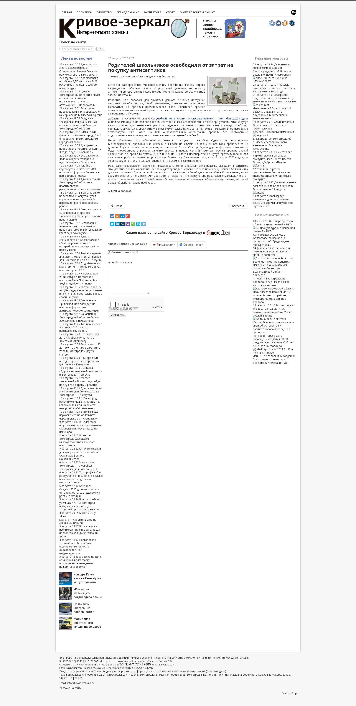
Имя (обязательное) (120, 262)
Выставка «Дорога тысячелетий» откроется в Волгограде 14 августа (81, 371)
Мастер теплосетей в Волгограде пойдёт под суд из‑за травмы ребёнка (80, 381)
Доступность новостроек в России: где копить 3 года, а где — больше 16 (80, 149)
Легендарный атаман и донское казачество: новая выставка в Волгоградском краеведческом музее (80, 228)
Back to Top (289, 693)
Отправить (117, 314)
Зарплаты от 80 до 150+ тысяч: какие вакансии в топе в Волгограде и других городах (79, 349)
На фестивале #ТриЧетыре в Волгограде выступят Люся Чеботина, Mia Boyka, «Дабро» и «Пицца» (78, 278)
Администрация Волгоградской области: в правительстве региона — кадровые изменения (79, 184)
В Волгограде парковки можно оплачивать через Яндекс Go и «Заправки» (78, 415)
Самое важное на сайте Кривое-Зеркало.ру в (166, 232)
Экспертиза (152, 12)
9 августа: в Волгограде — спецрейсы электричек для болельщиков (78, 465)
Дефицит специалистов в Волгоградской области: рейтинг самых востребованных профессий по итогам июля (79, 243)
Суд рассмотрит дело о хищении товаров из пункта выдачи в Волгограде (80, 159)
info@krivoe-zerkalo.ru (80, 683)
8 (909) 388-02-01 (95, 674)
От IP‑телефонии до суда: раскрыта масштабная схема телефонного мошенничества (80, 454)
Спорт (170, 12)
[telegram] (143, 224)
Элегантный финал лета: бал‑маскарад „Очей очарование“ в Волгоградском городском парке (80, 137)
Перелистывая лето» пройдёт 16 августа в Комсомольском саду (79, 337)
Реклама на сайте (70, 688)
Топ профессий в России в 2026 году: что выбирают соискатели (80, 327)
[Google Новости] (192, 245)
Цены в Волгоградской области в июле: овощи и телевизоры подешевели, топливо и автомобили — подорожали (79, 98)
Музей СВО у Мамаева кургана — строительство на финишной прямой (77, 518)
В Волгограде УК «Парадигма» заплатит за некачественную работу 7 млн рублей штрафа (274, 319)
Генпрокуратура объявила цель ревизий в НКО (273, 232)
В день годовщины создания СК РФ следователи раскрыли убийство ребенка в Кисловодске (274, 349)
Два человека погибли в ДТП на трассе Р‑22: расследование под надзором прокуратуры (78, 83)
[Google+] (128, 216)
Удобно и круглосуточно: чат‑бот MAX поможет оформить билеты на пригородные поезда (79, 170)
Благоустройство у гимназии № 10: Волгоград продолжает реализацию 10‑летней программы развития (80, 504)
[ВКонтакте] (112, 216)
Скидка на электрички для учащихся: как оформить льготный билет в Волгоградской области (78, 123)
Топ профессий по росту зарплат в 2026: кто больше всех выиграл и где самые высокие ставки (81, 477)
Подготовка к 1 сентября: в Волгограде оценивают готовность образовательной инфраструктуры (77, 546)
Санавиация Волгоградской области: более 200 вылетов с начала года (79, 317)
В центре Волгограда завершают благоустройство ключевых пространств (77, 440)
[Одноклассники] (117, 216)
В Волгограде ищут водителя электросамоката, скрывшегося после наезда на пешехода (80, 427)
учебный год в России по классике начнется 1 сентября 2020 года (201, 118)
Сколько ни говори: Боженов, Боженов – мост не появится (271, 261)
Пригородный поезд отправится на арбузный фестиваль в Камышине (79, 361)
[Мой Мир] (122, 216)
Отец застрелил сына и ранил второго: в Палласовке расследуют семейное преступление (81, 214)
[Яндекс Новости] (164, 245)
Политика (84, 12)
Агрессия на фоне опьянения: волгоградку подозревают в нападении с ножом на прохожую (80, 562)
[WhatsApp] (133, 224)
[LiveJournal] (122, 224)
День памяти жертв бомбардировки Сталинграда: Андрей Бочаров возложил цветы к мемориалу (78, 69)
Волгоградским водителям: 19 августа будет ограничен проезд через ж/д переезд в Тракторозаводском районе (79, 199)
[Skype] (138, 224)
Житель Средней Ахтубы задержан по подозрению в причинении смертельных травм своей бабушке (80, 292)
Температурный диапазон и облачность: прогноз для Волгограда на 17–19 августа (80, 257)
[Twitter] (112, 224)
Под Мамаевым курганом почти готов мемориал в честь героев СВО (80, 267)
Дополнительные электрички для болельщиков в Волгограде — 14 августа (81, 391)
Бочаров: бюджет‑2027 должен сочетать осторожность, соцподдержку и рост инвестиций (79, 491)
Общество (104, 12)
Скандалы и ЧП (127, 12)
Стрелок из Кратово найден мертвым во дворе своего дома (271, 290)
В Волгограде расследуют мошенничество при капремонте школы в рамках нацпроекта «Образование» (79, 403)
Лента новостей (76, 58)
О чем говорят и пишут (197, 12)
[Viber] (128, 224)
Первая (67, 12)
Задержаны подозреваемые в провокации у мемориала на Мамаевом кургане (80, 111)
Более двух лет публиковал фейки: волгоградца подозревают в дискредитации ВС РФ (79, 531)
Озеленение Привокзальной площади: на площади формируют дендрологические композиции (79, 305)
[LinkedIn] (117, 224)
